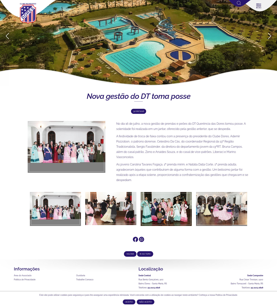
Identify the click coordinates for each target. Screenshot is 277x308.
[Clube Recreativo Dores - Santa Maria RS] (28, 24)
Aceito (129, 302)
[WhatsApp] (141, 241)
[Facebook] (135, 241)
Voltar (130, 254)
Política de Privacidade (24, 279)
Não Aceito (145, 302)
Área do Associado (22, 275)
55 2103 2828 (154, 287)
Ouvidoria (80, 275)
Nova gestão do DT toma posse (138, 96)
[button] (270, 36)
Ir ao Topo (145, 254)
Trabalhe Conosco (84, 279)
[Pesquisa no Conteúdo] (239, 6)
